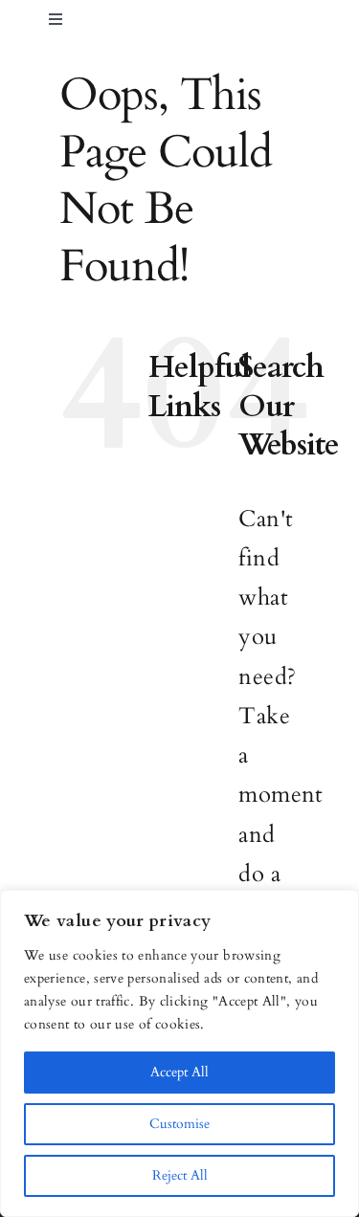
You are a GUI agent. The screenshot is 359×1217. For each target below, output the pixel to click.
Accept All (179, 1072)
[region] (179, 1053)
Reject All (180, 1175)
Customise (179, 1124)
